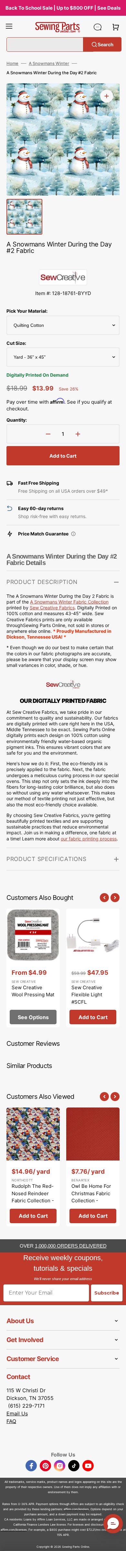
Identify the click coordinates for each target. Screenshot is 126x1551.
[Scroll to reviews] (63, 262)
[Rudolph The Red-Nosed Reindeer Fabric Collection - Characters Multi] (33, 1166)
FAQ (11, 1421)
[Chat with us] (97, 27)
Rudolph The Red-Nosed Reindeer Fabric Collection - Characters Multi (33, 1197)
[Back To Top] (116, 1541)
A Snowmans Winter (49, 63)
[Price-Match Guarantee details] (73, 534)
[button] (9, 27)
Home (12, 63)
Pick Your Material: (26, 311)
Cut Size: (16, 343)
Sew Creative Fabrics (52, 607)
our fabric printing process (89, 838)
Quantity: (16, 420)
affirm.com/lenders (76, 1509)
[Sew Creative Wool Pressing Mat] (33, 968)
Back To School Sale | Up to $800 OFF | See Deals (63, 8)
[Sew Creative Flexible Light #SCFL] (93, 968)
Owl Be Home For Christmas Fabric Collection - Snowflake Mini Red (91, 1200)
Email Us (17, 1413)
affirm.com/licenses (14, 1529)
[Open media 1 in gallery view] (106, 96)
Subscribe (106, 1293)
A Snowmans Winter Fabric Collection (69, 602)
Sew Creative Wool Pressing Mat (33, 991)
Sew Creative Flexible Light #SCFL (86, 994)
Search (105, 44)
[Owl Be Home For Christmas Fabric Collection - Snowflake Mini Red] (93, 1166)
